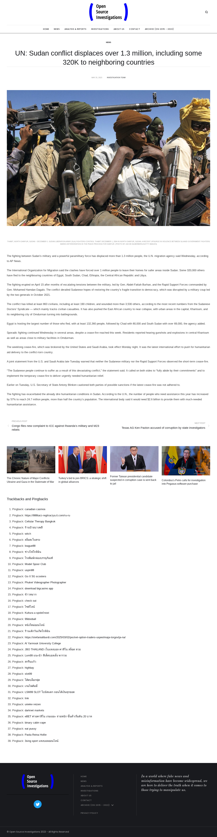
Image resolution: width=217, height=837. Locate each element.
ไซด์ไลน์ (30, 606)
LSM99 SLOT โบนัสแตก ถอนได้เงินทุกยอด (50, 692)
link (27, 698)
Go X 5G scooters (35, 576)
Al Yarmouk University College (43, 643)
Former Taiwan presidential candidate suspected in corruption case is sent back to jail (133, 480)
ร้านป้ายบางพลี (34, 527)
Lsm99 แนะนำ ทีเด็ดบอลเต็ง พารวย (46, 655)
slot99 (28, 673)
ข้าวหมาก (31, 594)
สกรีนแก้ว (30, 661)
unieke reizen (33, 704)
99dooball (30, 619)
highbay (29, 667)
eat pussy (30, 728)
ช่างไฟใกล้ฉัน (33, 551)
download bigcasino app (39, 588)
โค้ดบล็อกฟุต (32, 680)
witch (28, 533)
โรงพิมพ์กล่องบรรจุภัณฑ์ (39, 558)
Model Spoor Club (35, 564)
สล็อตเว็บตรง (32, 539)
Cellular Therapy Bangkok (40, 521)
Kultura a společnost (37, 612)
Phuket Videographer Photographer (45, 582)
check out (30, 600)
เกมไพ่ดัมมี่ (31, 686)
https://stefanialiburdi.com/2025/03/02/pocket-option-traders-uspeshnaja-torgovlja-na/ (75, 637)
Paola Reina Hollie (36, 734)
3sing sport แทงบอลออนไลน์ (41, 740)
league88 (30, 545)
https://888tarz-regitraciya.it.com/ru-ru (47, 515)
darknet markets (34, 710)
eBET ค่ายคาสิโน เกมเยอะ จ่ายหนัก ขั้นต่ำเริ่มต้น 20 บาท (58, 716)
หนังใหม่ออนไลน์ (34, 625)
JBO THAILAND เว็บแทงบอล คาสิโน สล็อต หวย (53, 649)
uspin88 (29, 570)
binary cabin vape (35, 722)
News (108, 42)
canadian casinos (35, 509)
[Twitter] (38, 804)
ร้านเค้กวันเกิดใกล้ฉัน (37, 631)
